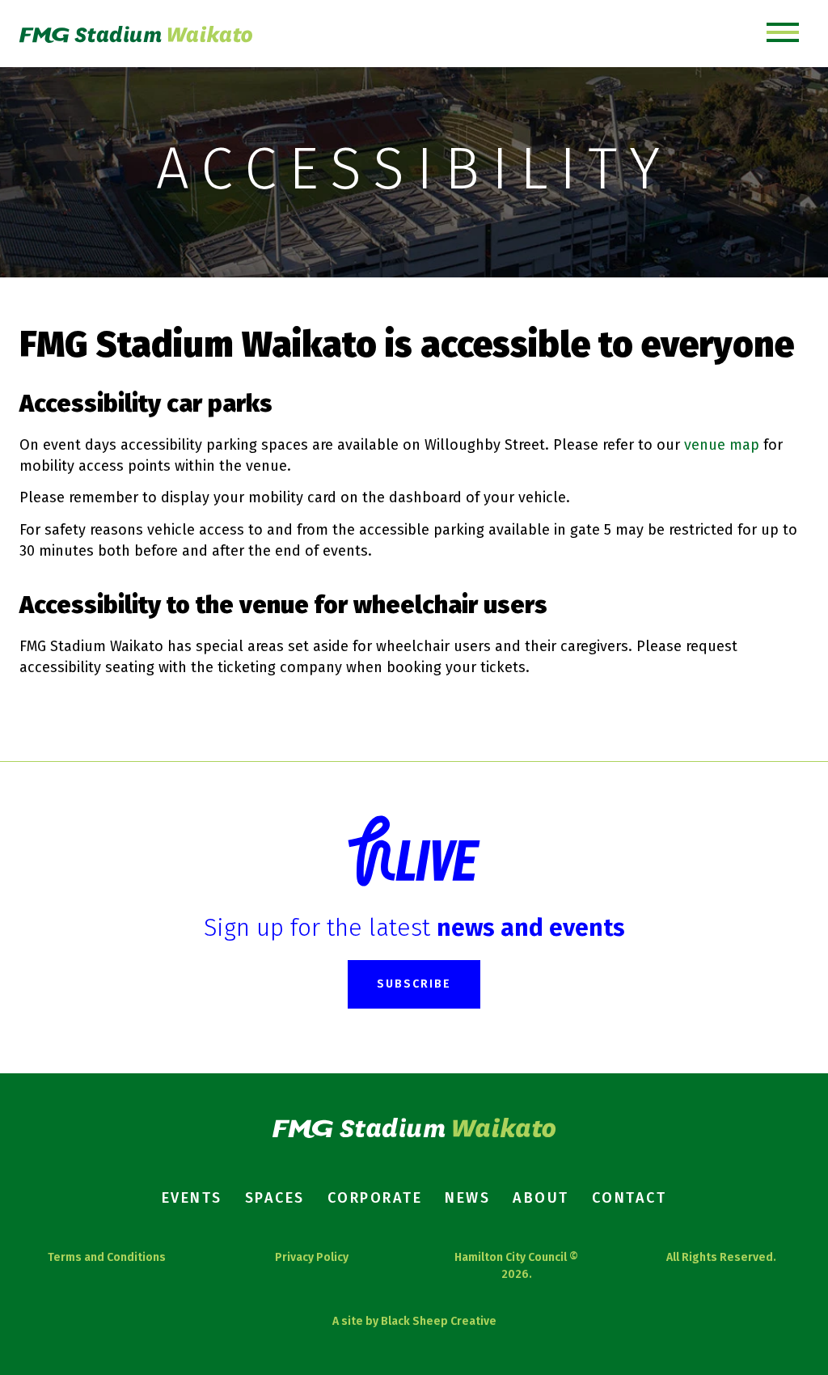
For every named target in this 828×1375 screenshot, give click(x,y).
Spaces (275, 1198)
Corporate (375, 1198)
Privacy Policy (312, 1257)
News (467, 1198)
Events (192, 1198)
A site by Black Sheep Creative (414, 1321)
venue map (721, 445)
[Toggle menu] (783, 33)
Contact (629, 1198)
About (541, 1198)
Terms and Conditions (107, 1257)
